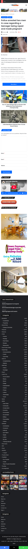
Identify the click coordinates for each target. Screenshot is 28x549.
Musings (5, 338)
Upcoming (5, 356)
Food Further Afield (6, 347)
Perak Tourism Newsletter (9, 464)
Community (11, 14)
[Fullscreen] (25, 193)
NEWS (7, 14)
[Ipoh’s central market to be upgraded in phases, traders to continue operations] (23, 477)
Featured (4, 329)
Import (3, 372)
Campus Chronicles (7, 327)
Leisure (4, 392)
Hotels (4, 461)
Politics (4, 421)
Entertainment (6, 385)
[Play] (3, 193)
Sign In (2, 510)
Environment (6, 412)
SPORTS (4, 450)
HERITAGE (4, 365)
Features (4, 331)
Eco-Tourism (6, 459)
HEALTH (4, 358)
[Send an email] (7, 32)
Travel (4, 396)
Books (4, 381)
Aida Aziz (5, 32)
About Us (3, 499)
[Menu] (26, 5)
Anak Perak (5, 403)
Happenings (4, 349)
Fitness (4, 390)
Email (2, 159)
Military (4, 417)
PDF (3, 446)
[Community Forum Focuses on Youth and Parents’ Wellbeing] (14, 477)
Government (6, 414)
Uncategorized (5, 468)
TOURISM (4, 457)
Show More (14, 84)
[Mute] (22, 193)
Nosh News (6, 340)
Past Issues (4, 443)
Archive (3, 505)
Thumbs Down (5, 455)
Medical (5, 363)
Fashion (5, 387)
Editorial (5, 430)
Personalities (6, 419)
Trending (4, 466)
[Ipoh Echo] (14, 5)
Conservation (6, 408)
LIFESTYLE (4, 374)
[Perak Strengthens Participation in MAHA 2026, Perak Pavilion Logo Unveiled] (14, 487)
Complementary (7, 361)
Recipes (5, 343)
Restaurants (6, 345)
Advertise (3, 503)
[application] (14, 187)
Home (3, 14)
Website (3, 165)
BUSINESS (4, 318)
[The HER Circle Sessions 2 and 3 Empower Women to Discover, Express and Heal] (5, 482)
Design (4, 383)
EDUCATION (5, 325)
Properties (5, 323)
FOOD (3, 334)
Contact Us (3, 508)
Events (4, 354)
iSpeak (4, 434)
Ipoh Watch (5, 432)
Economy (5, 410)
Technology (6, 394)
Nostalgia (5, 370)
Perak (3, 448)
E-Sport (5, 452)
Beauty (4, 378)
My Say (5, 439)
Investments (6, 320)
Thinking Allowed (7, 441)
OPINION (4, 423)
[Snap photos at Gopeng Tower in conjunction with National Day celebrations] (14, 482)
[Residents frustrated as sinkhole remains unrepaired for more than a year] (5, 487)
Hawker (5, 336)
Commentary (6, 425)
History (4, 367)
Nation (3, 399)
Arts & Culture (6, 376)
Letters (4, 437)
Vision (2, 501)
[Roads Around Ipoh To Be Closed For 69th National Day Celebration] (23, 487)
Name (3, 153)
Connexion (5, 428)
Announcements (7, 352)
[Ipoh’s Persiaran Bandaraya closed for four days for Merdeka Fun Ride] (5, 477)
